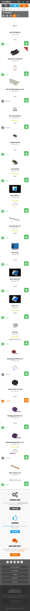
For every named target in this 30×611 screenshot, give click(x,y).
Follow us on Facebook (9, 526)
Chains (8, 9)
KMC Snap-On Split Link (15, 116)
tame (22, 608)
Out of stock (7, 401)
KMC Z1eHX (15, 332)
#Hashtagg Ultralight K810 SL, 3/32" (15, 442)
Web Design (9, 608)
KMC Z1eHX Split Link (15, 32)
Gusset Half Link (15, 169)
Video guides (15, 508)
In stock (6, 180)
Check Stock (7, 101)
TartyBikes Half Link (15, 142)
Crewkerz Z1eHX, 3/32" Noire (15, 389)
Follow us (15, 532)
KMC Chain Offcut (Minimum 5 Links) (15, 89)
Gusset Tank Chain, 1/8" (15, 226)
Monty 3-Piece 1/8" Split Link (15, 59)
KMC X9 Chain (15, 252)
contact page (21, 550)
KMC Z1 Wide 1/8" (15, 195)
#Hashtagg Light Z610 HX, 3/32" (15, 359)
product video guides (23, 503)
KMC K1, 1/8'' (15, 306)
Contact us (15, 555)
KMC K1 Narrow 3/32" (15, 279)
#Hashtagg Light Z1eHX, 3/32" (15, 416)
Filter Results (8, 12)
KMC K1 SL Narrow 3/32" (15, 473)
